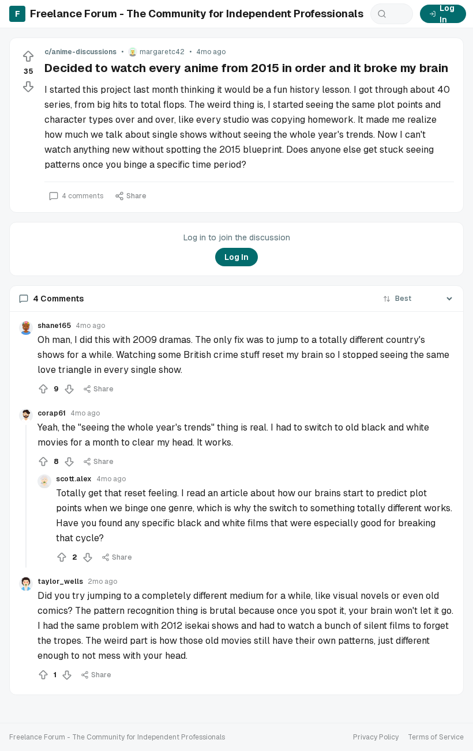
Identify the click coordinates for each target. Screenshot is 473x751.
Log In (447, 14)
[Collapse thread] (26, 496)
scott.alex (74, 479)
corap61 (51, 413)
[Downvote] (28, 86)
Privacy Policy (376, 737)
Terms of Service (436, 737)
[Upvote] (28, 56)
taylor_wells (60, 581)
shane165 (54, 325)
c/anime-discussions (80, 51)
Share (136, 196)
